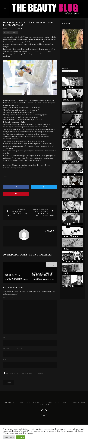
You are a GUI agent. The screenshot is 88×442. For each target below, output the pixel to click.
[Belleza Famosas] (72, 200)
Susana (5, 28)
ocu (5, 177)
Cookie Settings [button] (9, 437)
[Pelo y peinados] (72, 162)
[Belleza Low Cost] (72, 137)
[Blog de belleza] (72, 212)
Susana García (78, 403)
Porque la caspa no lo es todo (16, 214)
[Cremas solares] (72, 88)
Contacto (61, 403)
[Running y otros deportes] (72, 113)
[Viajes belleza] (72, 249)
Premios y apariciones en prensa (36, 403)
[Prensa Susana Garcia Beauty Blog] (72, 262)
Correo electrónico (12, 348)
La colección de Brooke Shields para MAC (44, 214)
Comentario (8, 297)
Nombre (7, 337)
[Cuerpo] (72, 187)
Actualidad (7, 32)
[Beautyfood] (72, 100)
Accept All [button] (21, 437)
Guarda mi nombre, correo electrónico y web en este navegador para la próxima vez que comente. (28, 372)
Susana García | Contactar (72, 48)
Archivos (65, 69)
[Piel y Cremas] (72, 175)
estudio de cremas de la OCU (37, 51)
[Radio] (72, 274)
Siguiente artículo (40, 209)
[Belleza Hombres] (72, 224)
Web (4, 359)
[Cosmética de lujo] (72, 125)
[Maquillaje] (72, 150)
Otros (15, 32)
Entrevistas (45, 405)
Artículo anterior (20, 209)
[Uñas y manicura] (72, 237)
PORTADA (9, 403)
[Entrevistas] (72, 286)
